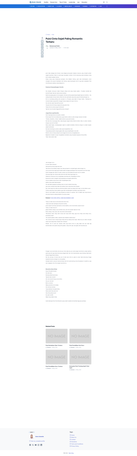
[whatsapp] (42, 47)
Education (84, 2)
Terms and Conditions (77, 444)
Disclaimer (74, 441)
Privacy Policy (75, 446)
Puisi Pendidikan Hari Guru (76, 345)
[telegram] (42, 50)
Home (72, 435)
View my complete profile (37, 441)
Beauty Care (53, 2)
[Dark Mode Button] (104, 2)
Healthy (46, 2)
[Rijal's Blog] (35, 2)
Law (78, 2)
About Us (73, 437)
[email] (42, 56)
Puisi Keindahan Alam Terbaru (54, 345)
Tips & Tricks (63, 2)
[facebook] (42, 41)
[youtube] (36, 445)
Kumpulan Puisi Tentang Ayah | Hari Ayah (79, 366)
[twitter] (42, 44)
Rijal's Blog (71, 453)
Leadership (72, 2)
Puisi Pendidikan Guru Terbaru (54, 366)
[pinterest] (42, 53)
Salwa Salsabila (39, 436)
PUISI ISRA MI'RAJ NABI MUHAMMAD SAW (62, 198)
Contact (73, 439)
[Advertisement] (68, 21)
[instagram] (38, 445)
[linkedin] (41, 445)
